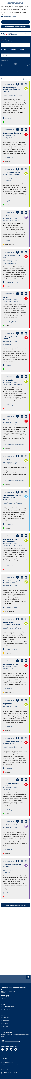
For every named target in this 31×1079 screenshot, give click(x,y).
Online (14, 49)
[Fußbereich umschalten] (28, 977)
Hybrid (23, 49)
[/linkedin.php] (16, 1049)
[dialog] (15, 16)
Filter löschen (15, 79)
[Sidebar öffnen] (29, 33)
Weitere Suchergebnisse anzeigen (15, 905)
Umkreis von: (4, 60)
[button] (26, 79)
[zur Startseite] (9, 34)
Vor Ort (5, 49)
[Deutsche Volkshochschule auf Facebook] (2, 1049)
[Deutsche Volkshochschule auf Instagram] (7, 1049)
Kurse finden (15, 71)
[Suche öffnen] (25, 33)
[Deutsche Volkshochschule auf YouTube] (11, 1049)
